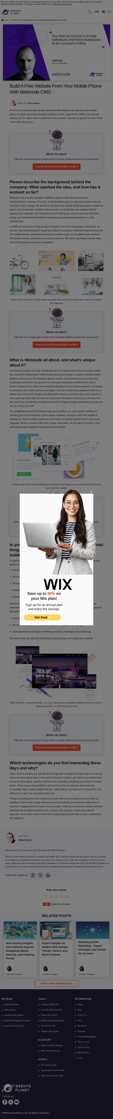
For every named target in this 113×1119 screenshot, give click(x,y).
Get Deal (42, 617)
